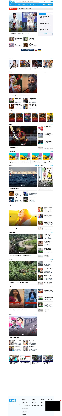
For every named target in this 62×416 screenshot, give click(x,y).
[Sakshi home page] (12, 400)
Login (51, 1)
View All (45, 33)
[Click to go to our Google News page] (51, 4)
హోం (12, 4)
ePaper (42, 1)
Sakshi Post (42, 405)
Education (42, 401)
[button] (22, 144)
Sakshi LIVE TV (43, 402)
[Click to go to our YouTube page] (50, 4)
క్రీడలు (30, 4)
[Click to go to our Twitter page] (46, 4)
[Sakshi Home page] (12, 1)
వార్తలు (15, 4)
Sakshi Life (42, 404)
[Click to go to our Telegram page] (18, 404)
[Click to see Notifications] (45, 1)
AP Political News (24, 401)
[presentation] (10, 22)
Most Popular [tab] (49, 14)
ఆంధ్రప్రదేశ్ (19, 4)
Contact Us (34, 402)
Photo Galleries (24, 411)
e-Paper (42, 407)
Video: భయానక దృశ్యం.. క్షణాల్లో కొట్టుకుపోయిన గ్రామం (51, 8)
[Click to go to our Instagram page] (48, 4)
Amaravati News (24, 402)
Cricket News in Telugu (26, 405)
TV (48, 1)
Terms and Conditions (35, 405)
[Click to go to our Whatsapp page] (44, 4)
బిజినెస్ (34, 4)
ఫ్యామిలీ (37, 4)
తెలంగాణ (23, 4)
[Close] (60, 400)
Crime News (24, 407)
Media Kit (33, 404)
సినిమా (27, 4)
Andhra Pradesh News (25, 404)
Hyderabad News (25, 408)
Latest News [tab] (42, 14)
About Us (33, 401)
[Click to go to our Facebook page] (43, 4)
